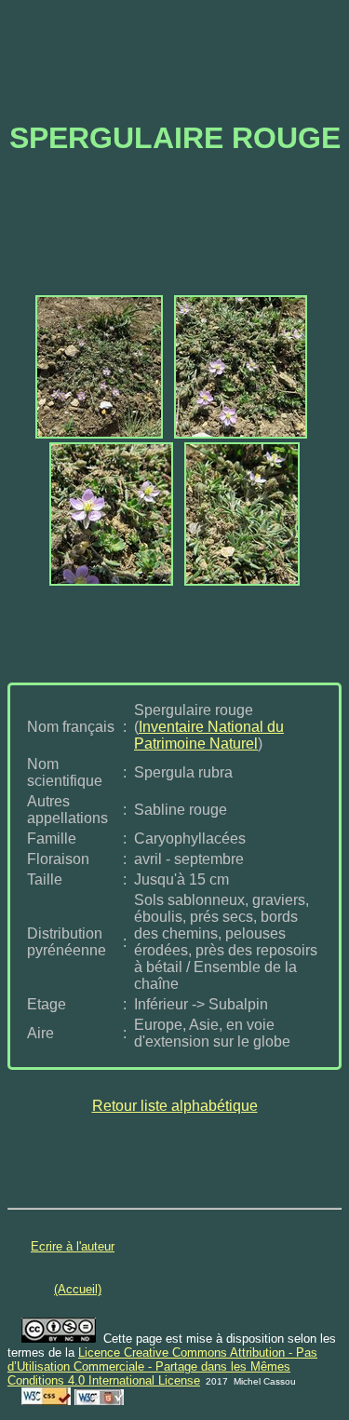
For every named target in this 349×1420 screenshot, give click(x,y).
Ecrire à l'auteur (72, 1246)
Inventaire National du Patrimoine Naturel (209, 735)
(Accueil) (77, 1289)
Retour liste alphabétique (175, 1106)
